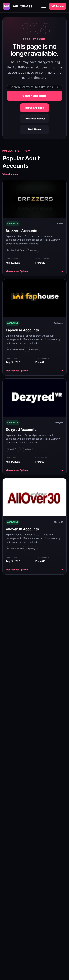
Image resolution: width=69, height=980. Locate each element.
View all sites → (10, 174)
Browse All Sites (34, 107)
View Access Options (34, 271)
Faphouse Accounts (22, 330)
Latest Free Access (34, 118)
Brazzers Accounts (21, 231)
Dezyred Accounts (21, 429)
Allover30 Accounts (22, 529)
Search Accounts (34, 95)
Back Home (34, 129)
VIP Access (57, 6)
